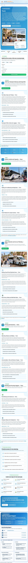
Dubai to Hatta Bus (5, 248)
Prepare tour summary (14, 74)
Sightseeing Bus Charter (6, 88)
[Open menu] (26, 2)
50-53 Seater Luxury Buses (6, 163)
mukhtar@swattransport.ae (10, 530)
